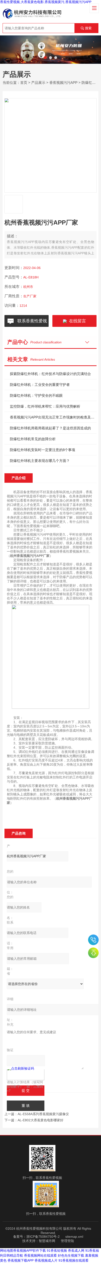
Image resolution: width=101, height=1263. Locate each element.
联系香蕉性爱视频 (31, 323)
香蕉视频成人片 (46, 1260)
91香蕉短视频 (57, 1250)
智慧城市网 (47, 1241)
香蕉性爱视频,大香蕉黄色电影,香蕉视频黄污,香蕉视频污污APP (45, 2)
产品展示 (38, 83)
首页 (23, 83)
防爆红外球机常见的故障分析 (33, 439)
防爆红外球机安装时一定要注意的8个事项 (42, 450)
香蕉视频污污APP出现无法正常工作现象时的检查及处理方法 (53, 417)
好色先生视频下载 (71, 1255)
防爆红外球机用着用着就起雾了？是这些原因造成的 (50, 428)
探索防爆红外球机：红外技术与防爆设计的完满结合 (50, 374)
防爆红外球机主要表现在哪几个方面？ (40, 461)
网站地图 (6, 1250)
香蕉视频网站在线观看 (40, 1255)
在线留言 (76, 321)
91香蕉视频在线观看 (73, 1260)
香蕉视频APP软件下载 (29, 1250)
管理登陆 (67, 1241)
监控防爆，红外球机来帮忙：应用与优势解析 (45, 406)
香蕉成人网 (76, 1250)
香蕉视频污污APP (63, 83)
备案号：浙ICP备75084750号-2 (36, 1236)
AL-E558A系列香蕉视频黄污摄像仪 (43, 1114)
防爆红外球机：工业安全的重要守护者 (40, 385)
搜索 (88, 28)
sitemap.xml (74, 1236)
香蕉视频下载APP (21, 1260)
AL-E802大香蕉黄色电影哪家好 (40, 1120)
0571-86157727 (93, 939)
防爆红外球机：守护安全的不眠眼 (36, 395)
